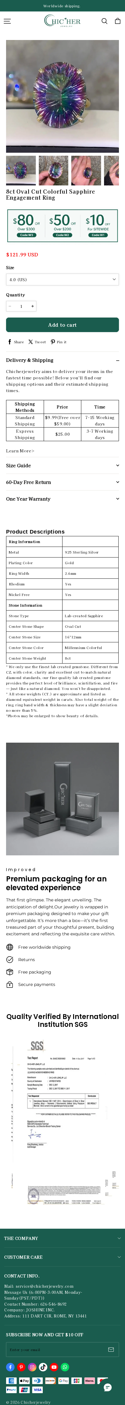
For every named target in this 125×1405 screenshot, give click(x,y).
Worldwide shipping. (62, 5)
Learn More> (20, 451)
